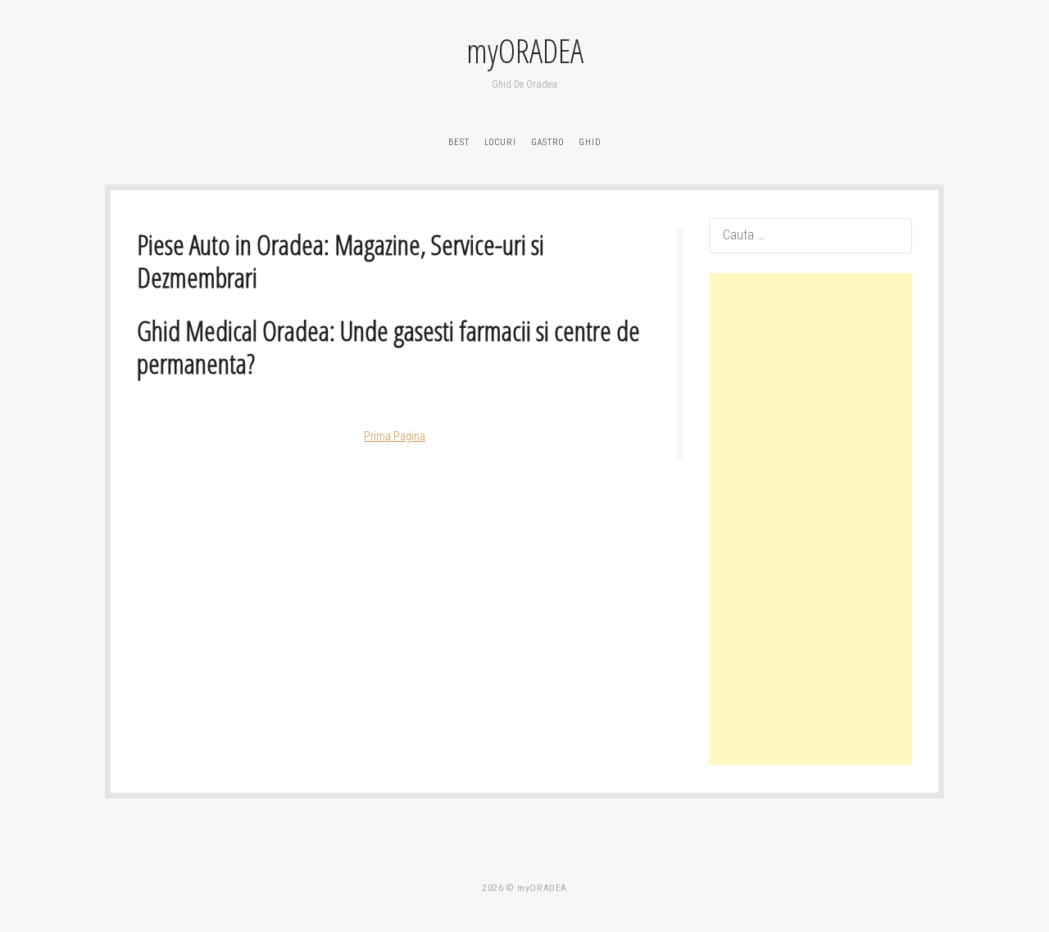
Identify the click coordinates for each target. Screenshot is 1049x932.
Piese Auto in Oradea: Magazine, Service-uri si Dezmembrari (340, 261)
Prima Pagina (394, 436)
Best (459, 142)
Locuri (500, 142)
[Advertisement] (810, 519)
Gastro (547, 142)
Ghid (590, 142)
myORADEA (525, 50)
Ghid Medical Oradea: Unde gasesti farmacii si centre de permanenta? (388, 347)
